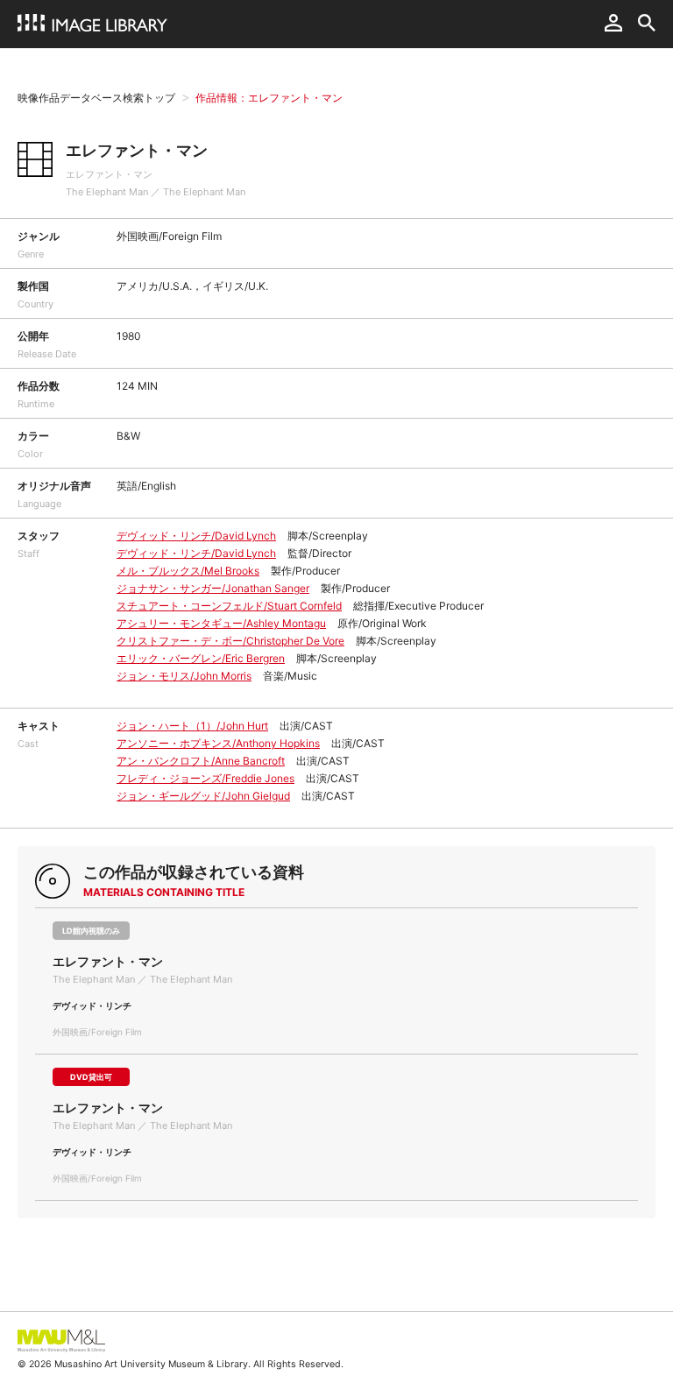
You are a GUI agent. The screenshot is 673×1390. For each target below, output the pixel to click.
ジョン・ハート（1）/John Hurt (192, 725)
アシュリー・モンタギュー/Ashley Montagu (221, 623)
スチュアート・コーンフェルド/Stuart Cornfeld (229, 605)
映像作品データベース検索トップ (96, 97)
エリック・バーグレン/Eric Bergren (201, 658)
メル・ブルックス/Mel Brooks (188, 570)
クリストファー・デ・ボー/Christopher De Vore (230, 640)
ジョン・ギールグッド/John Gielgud (203, 795)
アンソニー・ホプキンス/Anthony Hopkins (218, 743)
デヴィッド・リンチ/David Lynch (196, 535)
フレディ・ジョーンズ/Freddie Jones (205, 778)
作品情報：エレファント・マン (269, 97)
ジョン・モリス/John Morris (184, 675)
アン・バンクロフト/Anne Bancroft (201, 760)
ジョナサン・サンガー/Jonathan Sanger (213, 588)
